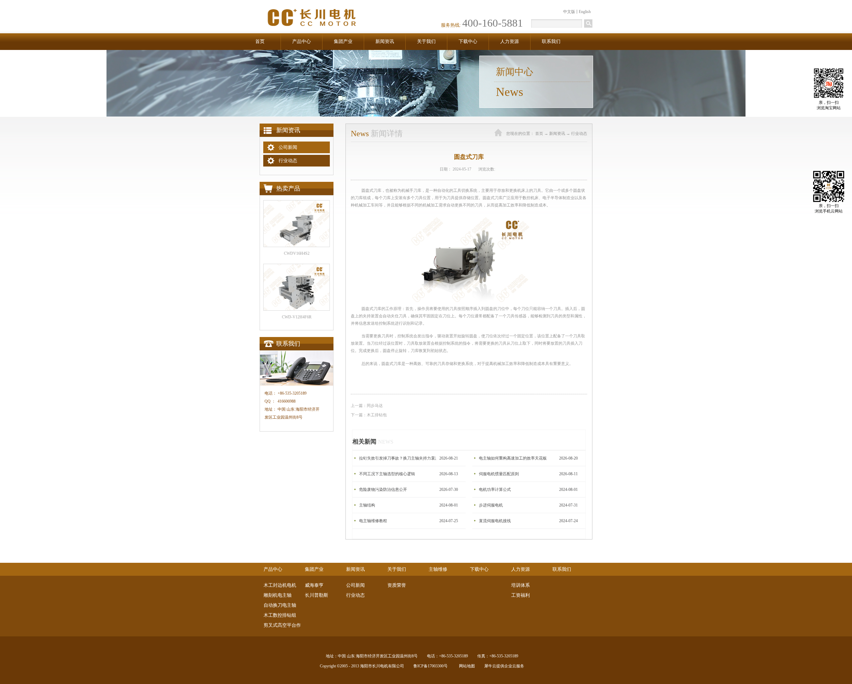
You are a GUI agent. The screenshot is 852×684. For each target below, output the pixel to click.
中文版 (569, 11)
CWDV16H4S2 (297, 253)
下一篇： (369, 415)
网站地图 (466, 666)
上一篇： (367, 405)
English (585, 11)
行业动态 (579, 133)
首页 (260, 41)
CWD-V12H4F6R (297, 317)
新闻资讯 (557, 133)
